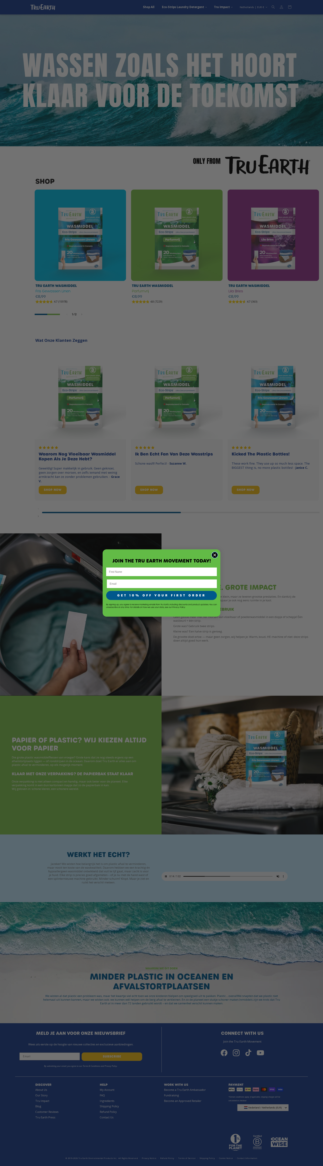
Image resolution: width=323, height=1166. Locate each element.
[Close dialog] (215, 555)
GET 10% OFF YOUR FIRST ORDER (161, 595)
